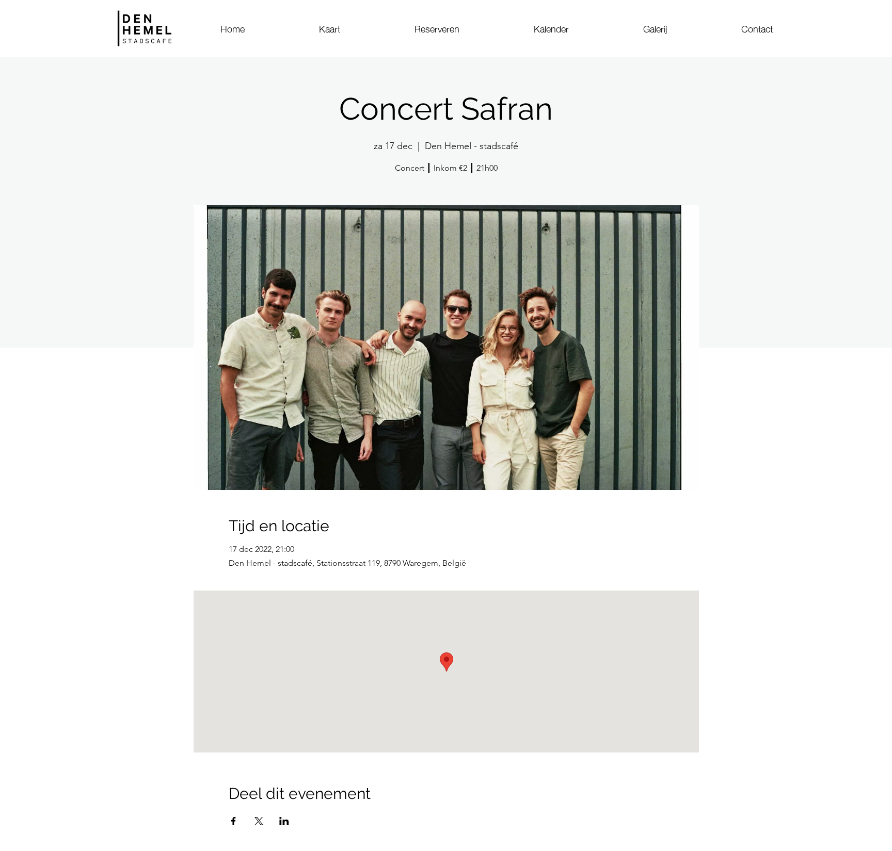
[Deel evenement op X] (259, 821)
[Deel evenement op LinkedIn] (284, 821)
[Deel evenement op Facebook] (233, 821)
